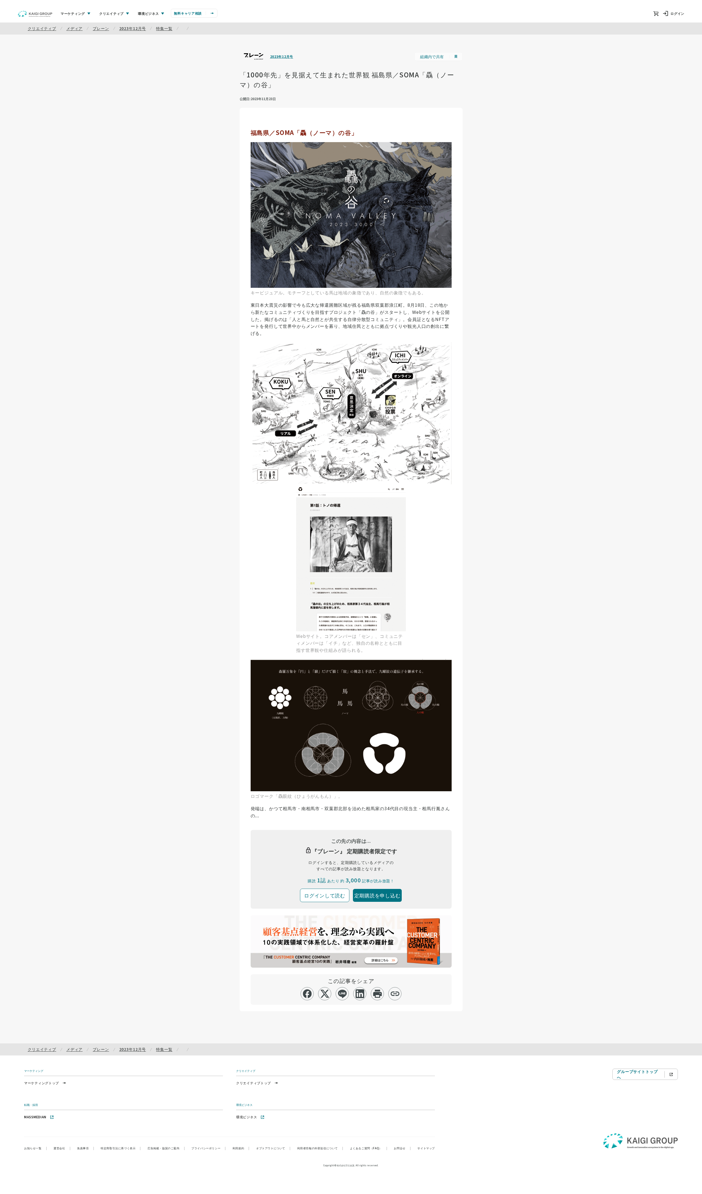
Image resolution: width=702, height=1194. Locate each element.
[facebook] (307, 994)
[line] (342, 994)
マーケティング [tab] (73, 13)
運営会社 (61, 1148)
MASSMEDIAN (35, 1116)
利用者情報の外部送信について (320, 1148)
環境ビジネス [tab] (148, 13)
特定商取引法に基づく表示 (121, 1148)
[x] (325, 994)
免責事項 (85, 1148)
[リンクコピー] (395, 994)
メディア (74, 28)
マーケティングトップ (41, 1082)
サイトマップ (426, 1148)
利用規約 (241, 1148)
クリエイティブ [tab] (111, 13)
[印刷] (377, 994)
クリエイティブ (42, 28)
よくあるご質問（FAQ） (368, 1148)
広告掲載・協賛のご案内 (166, 1148)
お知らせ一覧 (35, 1148)
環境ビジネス (246, 1116)
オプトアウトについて (273, 1148)
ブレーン (101, 28)
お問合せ (402, 1148)
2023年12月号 (132, 28)
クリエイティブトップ (253, 1082)
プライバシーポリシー (208, 1148)
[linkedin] (360, 994)
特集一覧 (164, 28)
